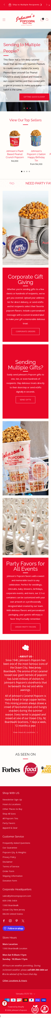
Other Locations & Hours (15, 980)
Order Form (8, 871)
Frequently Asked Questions (16, 842)
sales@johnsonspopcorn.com (17, 895)
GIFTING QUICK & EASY (34, 97)
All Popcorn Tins (10, 818)
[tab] (21, 171)
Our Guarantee (10, 847)
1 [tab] (24, 108)
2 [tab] (27, 108)
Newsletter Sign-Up (12, 799)
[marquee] (25, 183)
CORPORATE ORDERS (25, 332)
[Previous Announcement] (4, 4)
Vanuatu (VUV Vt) (24, 994)
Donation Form (10, 880)
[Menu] (4, 19)
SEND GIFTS (25, 400)
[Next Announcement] (46, 4)
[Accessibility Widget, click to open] (4, 1003)
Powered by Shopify (16, 1007)
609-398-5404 (10, 900)
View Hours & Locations (24, 732)
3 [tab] (30, 108)
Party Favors (9, 823)
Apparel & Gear (10, 827)
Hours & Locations (12, 804)
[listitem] (25, 4)
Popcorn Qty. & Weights (14, 852)
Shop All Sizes (9, 813)
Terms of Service (11, 866)
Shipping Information (13, 875)
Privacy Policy (9, 857)
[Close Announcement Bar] (49, 5)
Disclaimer (8, 861)
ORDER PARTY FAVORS (25, 627)
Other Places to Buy (12, 808)
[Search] (47, 19)
